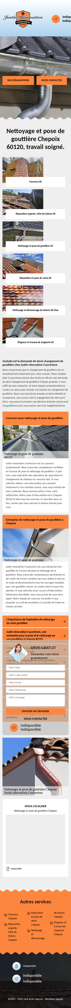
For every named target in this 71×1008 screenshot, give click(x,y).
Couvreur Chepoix (13, 916)
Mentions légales (54, 999)
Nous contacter (51, 80)
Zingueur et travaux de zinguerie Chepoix (60, 928)
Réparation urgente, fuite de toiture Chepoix (14, 932)
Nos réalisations (18, 80)
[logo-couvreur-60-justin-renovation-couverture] (23, 19)
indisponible (31, 726)
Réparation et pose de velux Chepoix (37, 919)
